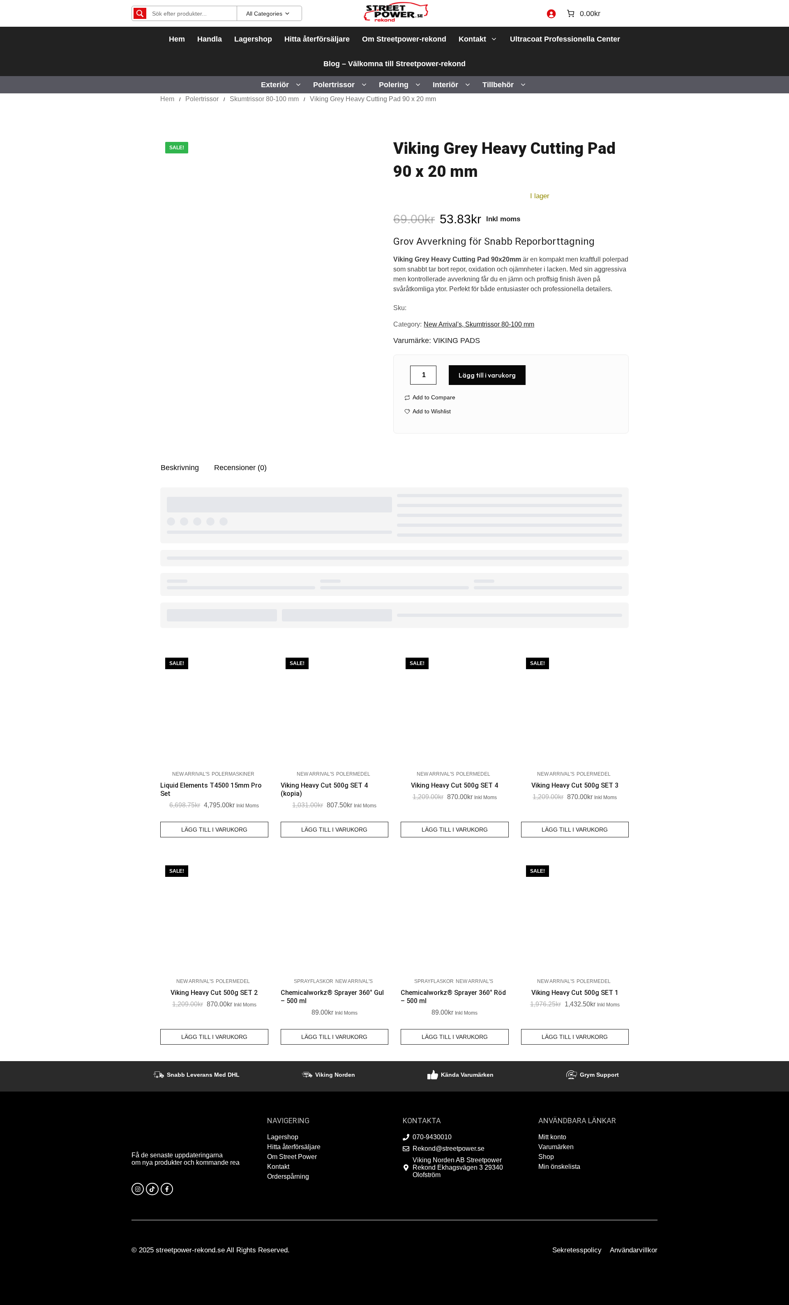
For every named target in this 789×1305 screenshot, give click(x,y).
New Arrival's (443, 324)
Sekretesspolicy (577, 1250)
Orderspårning (288, 1176)
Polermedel (353, 774)
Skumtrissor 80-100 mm (264, 98)
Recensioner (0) (240, 468)
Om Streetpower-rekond (404, 39)
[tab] (179, 467)
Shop (546, 1156)
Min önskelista (559, 1166)
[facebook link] (167, 1189)
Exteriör (275, 85)
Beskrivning (180, 468)
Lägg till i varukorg (487, 375)
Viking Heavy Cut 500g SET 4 (454, 785)
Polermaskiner (233, 774)
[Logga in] (551, 13)
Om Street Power (292, 1156)
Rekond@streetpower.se (448, 1148)
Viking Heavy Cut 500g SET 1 (574, 993)
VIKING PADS (456, 340)
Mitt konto (552, 1136)
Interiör (445, 85)
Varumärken (556, 1146)
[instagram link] (138, 1189)
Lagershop (253, 39)
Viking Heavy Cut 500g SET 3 (574, 785)
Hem (177, 39)
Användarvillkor (634, 1250)
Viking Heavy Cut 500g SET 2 (214, 993)
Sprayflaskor (313, 981)
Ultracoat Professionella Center (565, 39)
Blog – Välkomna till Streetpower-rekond (394, 64)
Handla (209, 39)
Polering (393, 85)
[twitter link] (152, 1189)
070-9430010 (432, 1136)
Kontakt (472, 39)
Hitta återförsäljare (317, 39)
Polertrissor (334, 85)
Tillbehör (498, 85)
